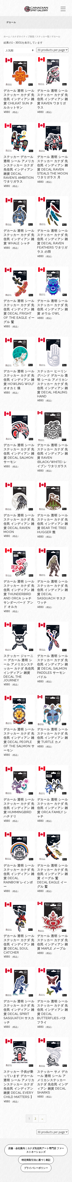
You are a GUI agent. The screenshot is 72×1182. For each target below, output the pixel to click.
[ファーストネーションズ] (36, 11)
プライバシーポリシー (36, 1168)
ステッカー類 (42, 36)
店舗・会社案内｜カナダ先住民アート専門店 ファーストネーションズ (36, 1150)
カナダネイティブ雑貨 (23, 36)
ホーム (7, 36)
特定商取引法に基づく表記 (36, 1160)
